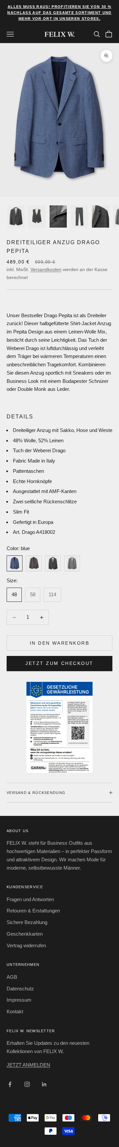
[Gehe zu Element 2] (37, 216)
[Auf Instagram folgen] (27, 1084)
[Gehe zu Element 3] (58, 216)
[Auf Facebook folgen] (10, 1084)
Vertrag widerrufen (26, 945)
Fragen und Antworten (30, 899)
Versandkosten (45, 269)
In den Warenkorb (59, 643)
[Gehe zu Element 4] (79, 216)
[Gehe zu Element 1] (16, 216)
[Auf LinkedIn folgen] (44, 1084)
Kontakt (15, 1011)
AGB (12, 977)
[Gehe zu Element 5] (100, 216)
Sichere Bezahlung (27, 922)
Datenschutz (20, 988)
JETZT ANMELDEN (28, 1065)
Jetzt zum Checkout (59, 663)
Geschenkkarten (25, 934)
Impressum (19, 1000)
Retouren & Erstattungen (33, 910)
